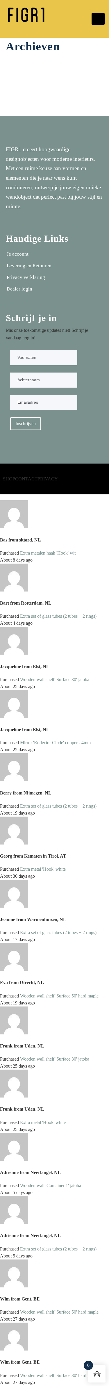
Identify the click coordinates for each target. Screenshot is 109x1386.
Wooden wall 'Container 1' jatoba (50, 1185)
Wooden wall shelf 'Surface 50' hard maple (59, 995)
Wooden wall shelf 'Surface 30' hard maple (59, 1375)
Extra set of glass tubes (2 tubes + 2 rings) (58, 616)
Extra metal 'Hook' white (43, 869)
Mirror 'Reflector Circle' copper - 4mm (55, 742)
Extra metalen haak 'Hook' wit (48, 553)
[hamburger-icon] (98, 19)
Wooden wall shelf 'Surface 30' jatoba (54, 679)
